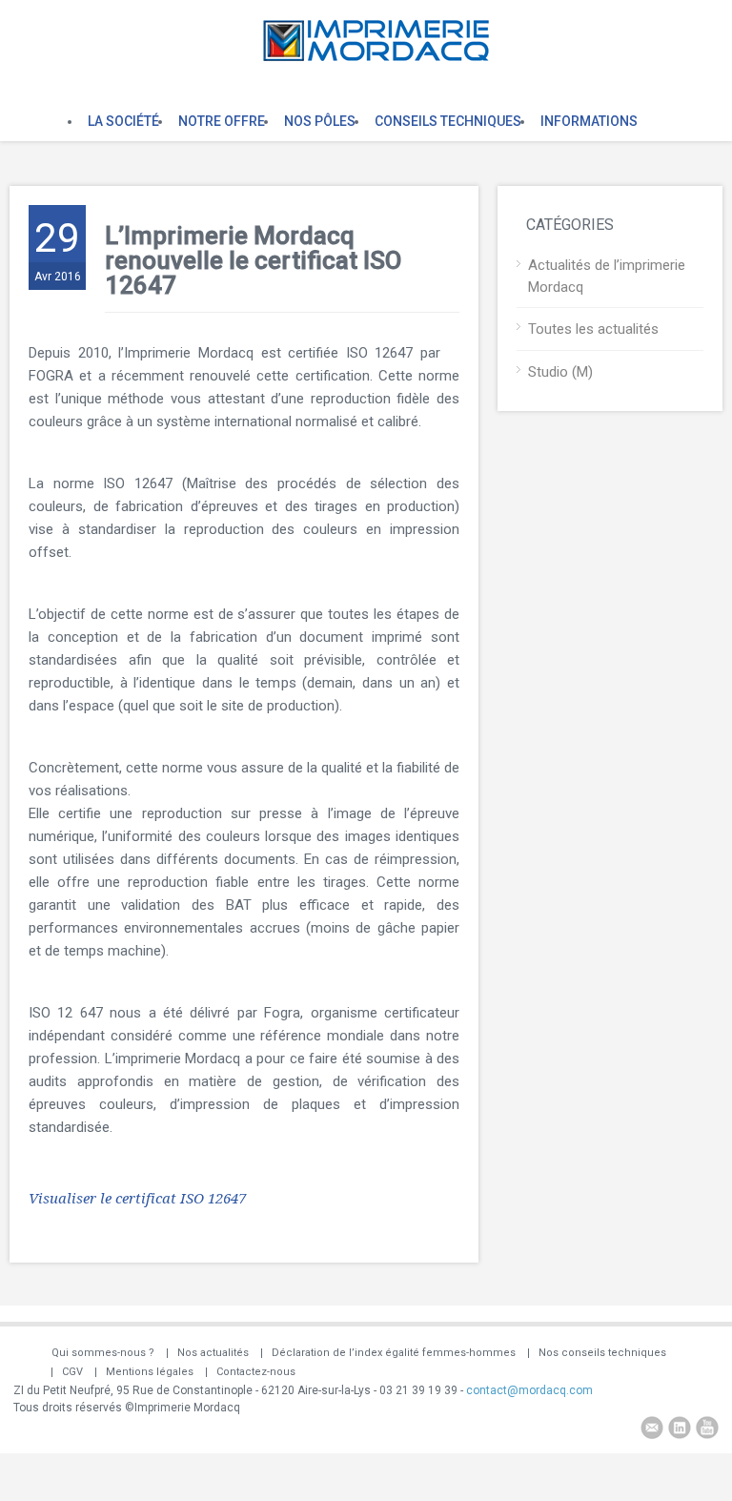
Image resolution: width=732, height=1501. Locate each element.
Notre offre (221, 121)
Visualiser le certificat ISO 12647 (137, 1198)
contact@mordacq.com (529, 1390)
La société (123, 121)
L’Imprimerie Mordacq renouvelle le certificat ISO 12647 (253, 260)
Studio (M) (560, 371)
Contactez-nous (255, 1372)
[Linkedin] (679, 1430)
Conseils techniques (448, 121)
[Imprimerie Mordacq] (376, 57)
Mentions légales (149, 1372)
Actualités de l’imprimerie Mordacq (606, 276)
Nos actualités (213, 1353)
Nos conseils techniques (602, 1353)
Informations (589, 121)
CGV (72, 1372)
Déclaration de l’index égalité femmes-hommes (394, 1353)
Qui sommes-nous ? (102, 1353)
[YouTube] (707, 1430)
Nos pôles (320, 121)
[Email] (651, 1430)
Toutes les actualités (593, 329)
